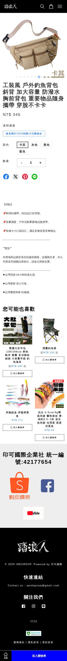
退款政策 (47, 642)
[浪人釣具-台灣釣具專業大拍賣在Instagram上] (33, 608)
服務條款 (19, 642)
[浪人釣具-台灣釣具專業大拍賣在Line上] (43, 608)
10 (50, 77)
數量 (6, 161)
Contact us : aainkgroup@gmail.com (33, 585)
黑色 (47, 144)
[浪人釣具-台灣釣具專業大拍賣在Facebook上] (23, 608)
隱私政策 (33, 642)
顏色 (6, 144)
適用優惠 (9, 125)
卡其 (22, 144)
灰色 (34, 144)
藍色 (22, 151)
